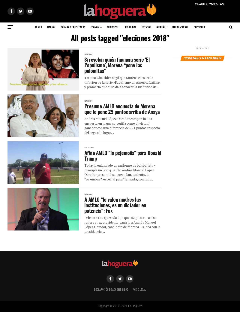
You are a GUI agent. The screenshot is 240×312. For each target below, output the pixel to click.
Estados (146, 27)
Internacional (180, 27)
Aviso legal (139, 289)
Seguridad (130, 27)
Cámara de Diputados (73, 27)
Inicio (38, 27)
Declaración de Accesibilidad (111, 289)
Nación (51, 27)
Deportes (199, 27)
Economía (96, 27)
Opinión (160, 27)
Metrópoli (113, 27)
